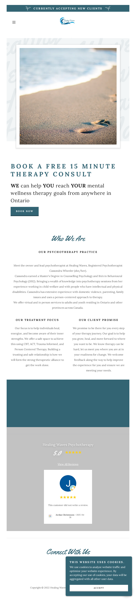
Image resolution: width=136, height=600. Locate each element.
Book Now (24, 211)
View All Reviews (68, 464)
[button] (19, 22)
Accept (99, 588)
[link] (68, 22)
